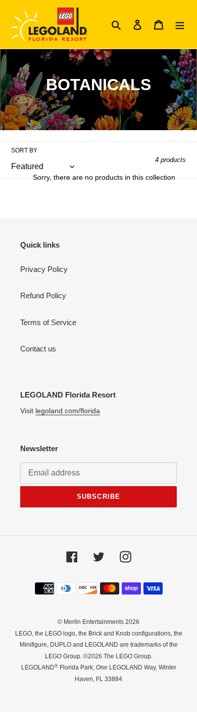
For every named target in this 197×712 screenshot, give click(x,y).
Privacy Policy (44, 269)
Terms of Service (48, 322)
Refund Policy (43, 295)
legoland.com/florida (67, 411)
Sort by (24, 150)
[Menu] (179, 24)
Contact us (38, 348)
